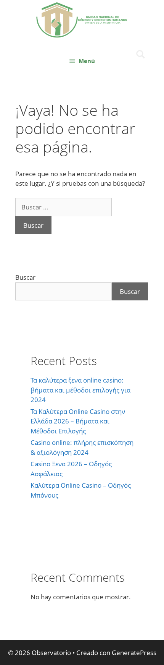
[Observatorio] (82, 19)
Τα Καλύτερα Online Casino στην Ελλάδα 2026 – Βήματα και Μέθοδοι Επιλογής (78, 421)
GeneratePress (134, 652)
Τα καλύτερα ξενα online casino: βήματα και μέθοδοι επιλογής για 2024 (80, 390)
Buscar (25, 277)
